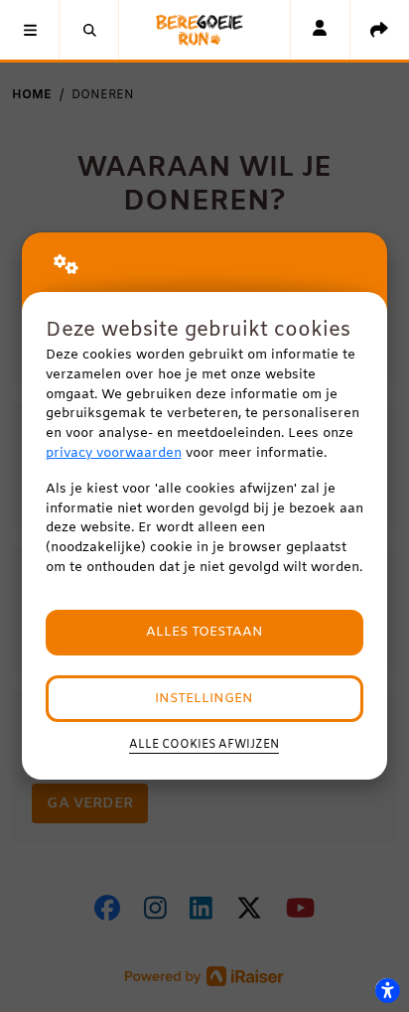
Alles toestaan (204, 632)
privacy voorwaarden (114, 453)
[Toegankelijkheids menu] (387, 990)
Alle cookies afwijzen (204, 745)
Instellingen (204, 698)
